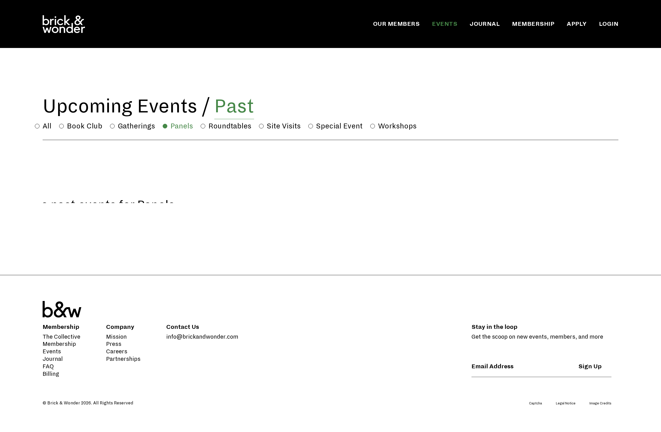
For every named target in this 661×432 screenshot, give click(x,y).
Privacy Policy (574, 413)
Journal (485, 24)
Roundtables (229, 126)
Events (444, 24)
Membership (533, 24)
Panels (181, 126)
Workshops (397, 126)
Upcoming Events (120, 106)
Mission (116, 337)
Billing (51, 374)
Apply (576, 24)
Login (608, 24)
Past (234, 106)
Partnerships (123, 359)
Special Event (339, 126)
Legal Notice (566, 403)
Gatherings (136, 126)
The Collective (61, 337)
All (47, 126)
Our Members (396, 24)
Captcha (535, 403)
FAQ (48, 366)
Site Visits (284, 126)
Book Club (84, 126)
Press (113, 344)
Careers (116, 351)
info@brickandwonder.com (202, 337)
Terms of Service (605, 413)
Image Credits (600, 403)
